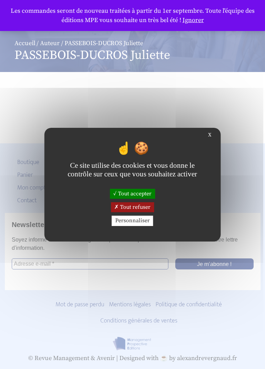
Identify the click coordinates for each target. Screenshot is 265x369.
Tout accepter (134, 193)
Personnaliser (132, 220)
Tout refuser (134, 207)
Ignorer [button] (193, 20)
